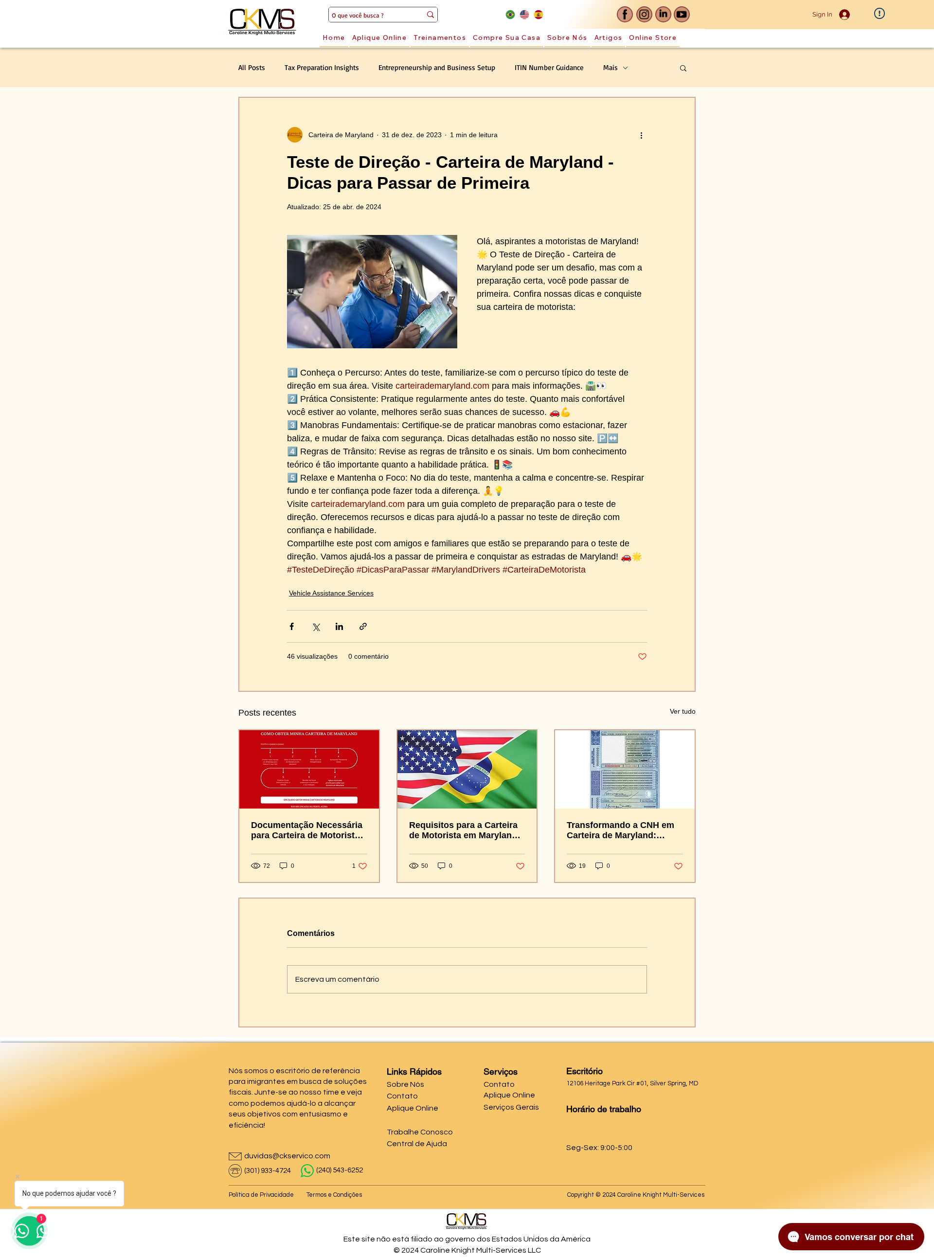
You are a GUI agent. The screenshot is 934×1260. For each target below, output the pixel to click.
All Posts (251, 67)
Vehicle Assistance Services (331, 593)
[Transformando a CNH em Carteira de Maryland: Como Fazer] (625, 769)
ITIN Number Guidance (549, 67)
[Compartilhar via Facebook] (291, 626)
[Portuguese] (510, 14)
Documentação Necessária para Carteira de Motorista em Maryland (306, 830)
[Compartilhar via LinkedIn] (339, 626)
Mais (610, 67)
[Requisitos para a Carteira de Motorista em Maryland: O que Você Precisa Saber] (467, 769)
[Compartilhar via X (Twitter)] (315, 626)
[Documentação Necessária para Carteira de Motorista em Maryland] (309, 769)
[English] (524, 14)
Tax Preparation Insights (322, 67)
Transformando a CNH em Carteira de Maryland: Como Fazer (620, 830)
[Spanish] (538, 14)
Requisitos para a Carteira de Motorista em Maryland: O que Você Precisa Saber (464, 830)
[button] (683, 68)
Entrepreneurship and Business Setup (436, 67)
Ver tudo (683, 711)
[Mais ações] (641, 135)
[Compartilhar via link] (363, 626)
